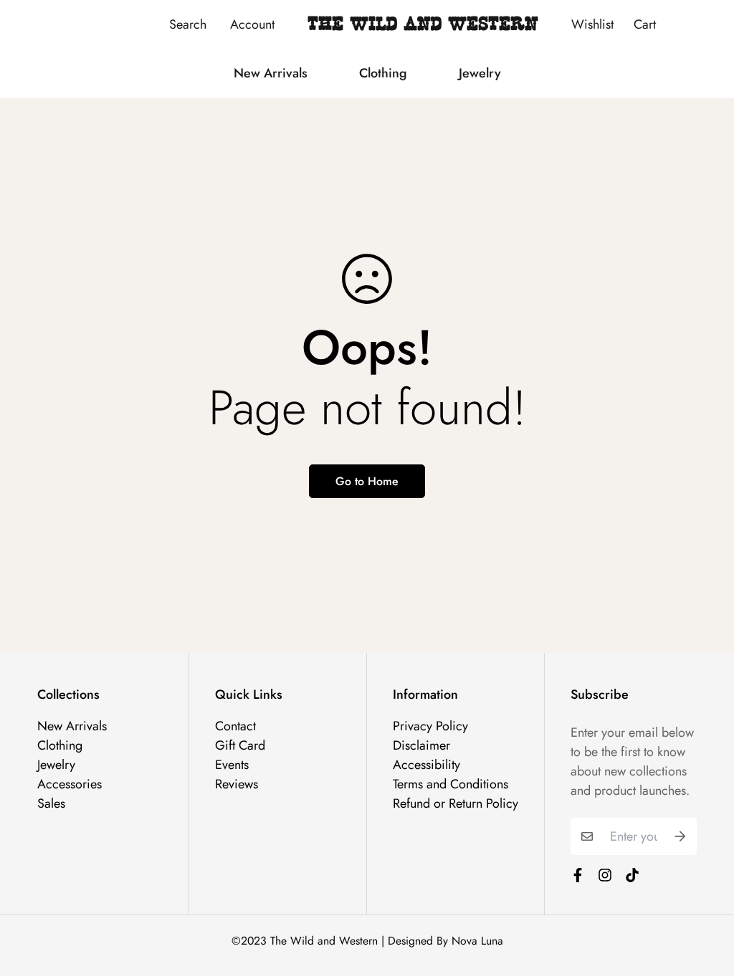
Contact (235, 726)
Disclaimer (421, 745)
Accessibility (426, 764)
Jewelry (480, 73)
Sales (51, 803)
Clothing (383, 73)
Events (232, 764)
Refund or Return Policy (455, 803)
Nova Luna (477, 940)
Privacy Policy (430, 726)
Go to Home (367, 481)
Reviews (236, 784)
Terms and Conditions (450, 784)
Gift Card (240, 745)
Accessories (69, 784)
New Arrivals (271, 73)
